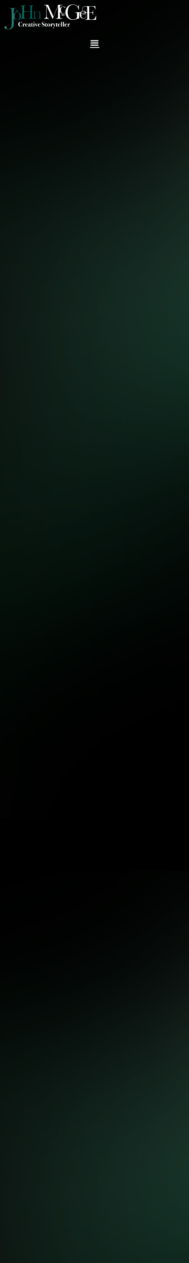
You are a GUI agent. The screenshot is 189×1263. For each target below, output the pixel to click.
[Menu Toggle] (94, 42)
